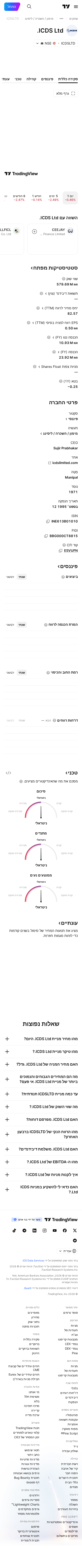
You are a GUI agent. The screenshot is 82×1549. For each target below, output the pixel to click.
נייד (75, 1446)
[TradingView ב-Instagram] (45, 1230)
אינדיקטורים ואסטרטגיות (62, 1522)
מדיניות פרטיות (29, 1459)
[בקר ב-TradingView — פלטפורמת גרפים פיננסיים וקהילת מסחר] (21, 174)
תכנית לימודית (30, 1540)
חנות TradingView (27, 1428)
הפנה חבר (71, 1473)
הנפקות (73, 1402)
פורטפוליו (72, 1415)
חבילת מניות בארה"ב (26, 1379)
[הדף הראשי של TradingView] (66, 7)
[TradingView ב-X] (75, 1230)
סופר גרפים (70, 1312)
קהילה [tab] (31, 79)
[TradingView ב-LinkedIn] (34, 1230)
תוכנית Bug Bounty (26, 1477)
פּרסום (35, 1526)
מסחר (74, 1500)
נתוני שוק (33, 1322)
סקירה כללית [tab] (68, 79)
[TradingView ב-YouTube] (55, 1230)
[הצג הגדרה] (64, 279)
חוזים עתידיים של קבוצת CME (23, 1368)
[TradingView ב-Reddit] (75, 1240)
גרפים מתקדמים (28, 1509)
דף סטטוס (32, 1482)
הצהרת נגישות (30, 1468)
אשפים (73, 1526)
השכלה (73, 1504)
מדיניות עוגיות (30, 1464)
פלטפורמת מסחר (28, 1513)
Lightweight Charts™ (25, 1504)
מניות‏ (74, 1325)
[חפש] (29, 7)
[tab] (22, 577)
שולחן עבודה (70, 1451)
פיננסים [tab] (47, 79)
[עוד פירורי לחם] (61, 18)
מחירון (35, 1317)
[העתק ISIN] (48, 521)
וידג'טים (34, 1495)
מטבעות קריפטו (68, 1339)
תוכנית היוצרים (68, 1477)
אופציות (73, 1424)
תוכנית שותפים (29, 1536)
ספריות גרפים (30, 1500)
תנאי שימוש (32, 1450)
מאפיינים (33, 1312)
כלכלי (74, 1388)
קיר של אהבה (69, 1468)
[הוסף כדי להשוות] (34, 231)
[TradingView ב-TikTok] (14, 1230)
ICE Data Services (33, 1260)
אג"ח (74, 1334)
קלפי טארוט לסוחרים (26, 1432)
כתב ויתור (33, 1454)
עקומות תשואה (68, 1419)
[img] (42, 43)
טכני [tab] (18, 79)
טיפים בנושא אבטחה (26, 1473)
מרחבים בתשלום (67, 1536)
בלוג (36, 1401)
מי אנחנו (34, 1392)
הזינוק (35, 1353)
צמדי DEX (71, 1348)
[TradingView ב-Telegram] (24, 1230)
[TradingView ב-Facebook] (65, 1230)
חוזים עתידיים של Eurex (24, 1374)
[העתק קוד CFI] (60, 551)
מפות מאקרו (70, 1429)
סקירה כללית (31, 1339)
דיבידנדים (71, 1397)
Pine (75, 1353)
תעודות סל (71, 1330)
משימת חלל (31, 1396)
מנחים (74, 1487)
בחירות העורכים (68, 1509)
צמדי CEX (71, 1344)
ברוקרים (34, 1344)
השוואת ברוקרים (29, 1348)
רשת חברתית (69, 1464)
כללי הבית (71, 1482)
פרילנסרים (71, 1531)
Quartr (28, 1288)
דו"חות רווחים (69, 1393)
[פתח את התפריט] (76, 7)
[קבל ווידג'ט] (8, 773)
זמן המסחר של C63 (26, 1437)
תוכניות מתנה (30, 1326)
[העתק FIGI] (46, 536)
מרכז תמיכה (31, 1406)
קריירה (35, 1410)
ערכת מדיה (32, 1415)
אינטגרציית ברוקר (28, 1531)
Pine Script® (69, 1433)
